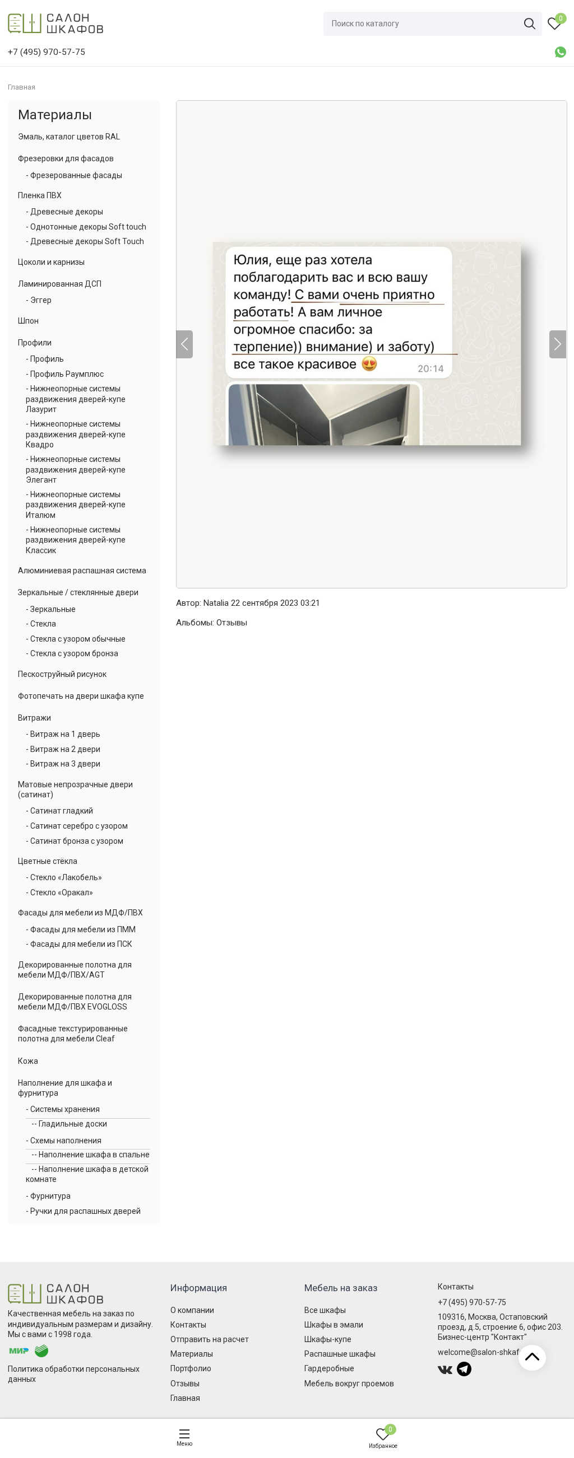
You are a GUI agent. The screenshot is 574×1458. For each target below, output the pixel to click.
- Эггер (39, 300)
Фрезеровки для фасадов (66, 158)
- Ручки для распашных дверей (83, 1211)
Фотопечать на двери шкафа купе (81, 695)
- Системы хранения (63, 1109)
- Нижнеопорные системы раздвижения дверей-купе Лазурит (76, 398)
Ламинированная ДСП (59, 283)
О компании (192, 1310)
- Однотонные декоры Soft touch (86, 226)
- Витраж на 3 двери (63, 763)
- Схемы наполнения (63, 1140)
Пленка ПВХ (40, 195)
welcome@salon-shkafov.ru (487, 1352)
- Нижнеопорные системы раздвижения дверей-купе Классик (76, 539)
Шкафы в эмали (333, 1324)
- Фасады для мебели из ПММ (81, 929)
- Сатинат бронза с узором (74, 841)
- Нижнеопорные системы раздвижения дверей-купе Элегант (76, 469)
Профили (35, 342)
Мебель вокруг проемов (349, 1383)
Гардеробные (329, 1368)
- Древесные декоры (64, 211)
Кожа (28, 1061)
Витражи (34, 717)
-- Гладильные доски (69, 1123)
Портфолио (190, 1368)
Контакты (188, 1324)
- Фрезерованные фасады (74, 175)
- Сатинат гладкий (59, 810)
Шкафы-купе (327, 1339)
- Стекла (41, 623)
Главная (185, 1398)
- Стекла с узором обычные (76, 638)
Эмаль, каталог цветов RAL (69, 136)
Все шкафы (325, 1310)
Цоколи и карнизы (51, 262)
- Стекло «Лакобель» (64, 877)
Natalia (216, 603)
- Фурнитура (48, 1195)
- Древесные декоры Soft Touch (85, 241)
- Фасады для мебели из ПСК (79, 944)
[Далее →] (371, 344)
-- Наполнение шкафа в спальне (90, 1154)
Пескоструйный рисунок (62, 674)
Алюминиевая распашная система (82, 570)
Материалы (55, 115)
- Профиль (45, 358)
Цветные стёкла (47, 861)
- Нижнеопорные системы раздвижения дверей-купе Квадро (76, 433)
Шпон (28, 320)
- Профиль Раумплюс (65, 374)
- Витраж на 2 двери (63, 749)
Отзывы (231, 623)
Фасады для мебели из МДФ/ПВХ (80, 912)
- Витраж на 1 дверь (63, 734)
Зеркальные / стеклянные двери (78, 592)
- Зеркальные (51, 609)
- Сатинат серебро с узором (77, 825)
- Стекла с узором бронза (72, 653)
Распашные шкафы (340, 1353)
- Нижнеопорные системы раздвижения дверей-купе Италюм (76, 504)
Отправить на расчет (209, 1339)
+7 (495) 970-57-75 (472, 1302)
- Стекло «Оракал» (59, 892)
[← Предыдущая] (184, 344)
